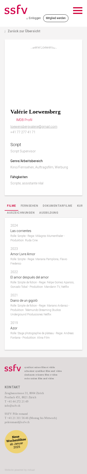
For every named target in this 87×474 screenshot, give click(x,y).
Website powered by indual (20, 469)
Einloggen (33, 18)
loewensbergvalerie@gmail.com (33, 126)
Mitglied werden (56, 18)
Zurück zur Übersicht (22, 31)
